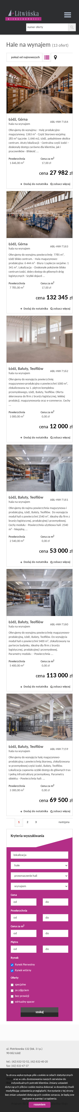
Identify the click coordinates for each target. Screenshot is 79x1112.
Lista (46, 57)
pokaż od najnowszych (25, 57)
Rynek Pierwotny (25, 964)
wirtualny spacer (25, 1001)
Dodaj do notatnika (36, 184)
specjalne (20, 984)
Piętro (14, 942)
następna (64, 822)
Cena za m (17, 926)
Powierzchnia (19, 910)
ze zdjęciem (22, 990)
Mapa (55, 57)
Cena (14, 895)
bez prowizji (22, 996)
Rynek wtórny (23, 970)
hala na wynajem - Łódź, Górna (39, 127)
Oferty (15, 978)
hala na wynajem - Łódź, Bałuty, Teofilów (39, 379)
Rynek (15, 958)
